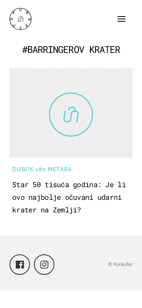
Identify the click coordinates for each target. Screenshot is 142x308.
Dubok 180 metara (42, 169)
